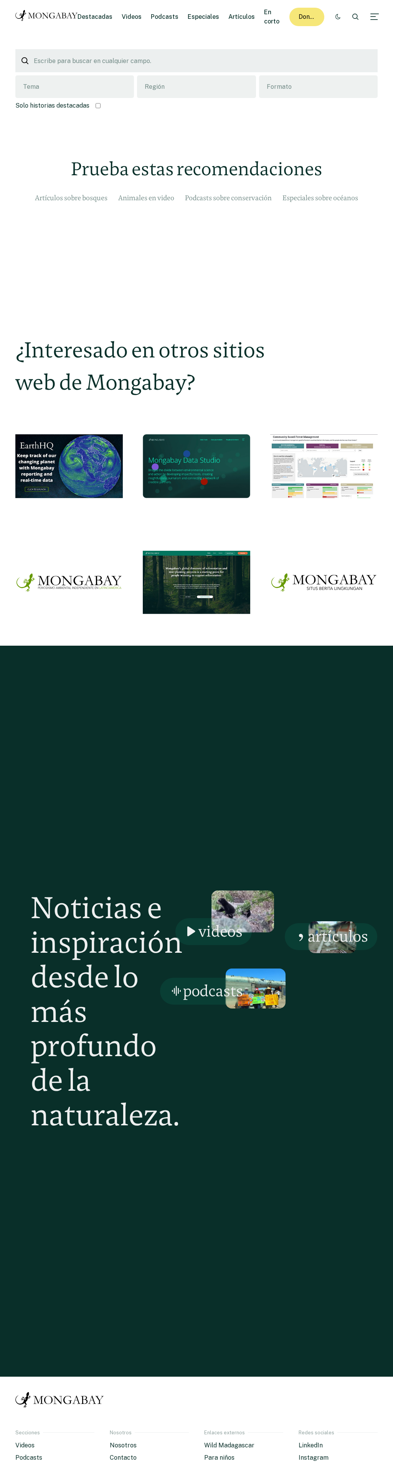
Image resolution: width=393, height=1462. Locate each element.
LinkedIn (311, 1445)
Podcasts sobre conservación (228, 197)
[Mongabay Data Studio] (196, 512)
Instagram (314, 1457)
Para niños (219, 1457)
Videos (132, 16)
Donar (307, 16)
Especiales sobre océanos (320, 197)
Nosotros (123, 1445)
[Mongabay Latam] (69, 628)
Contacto (123, 1457)
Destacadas (95, 16)
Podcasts (164, 16)
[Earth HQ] (69, 512)
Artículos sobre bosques (71, 197)
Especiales (203, 16)
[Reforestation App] (196, 628)
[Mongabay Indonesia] (324, 628)
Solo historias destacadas (52, 105)
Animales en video (146, 197)
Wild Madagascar (229, 1445)
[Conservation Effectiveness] (324, 512)
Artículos (241, 16)
